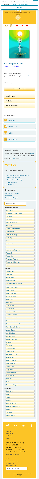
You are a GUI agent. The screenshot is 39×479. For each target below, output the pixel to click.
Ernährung (9, 219)
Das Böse (9, 216)
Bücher (8, 394)
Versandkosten (25, 76)
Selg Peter (9, 370)
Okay (19, 7)
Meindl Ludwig (10, 333)
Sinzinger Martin (11, 372)
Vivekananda (10, 376)
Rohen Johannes (11, 360)
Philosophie (9, 256)
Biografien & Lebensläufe (14, 213)
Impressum (10, 184)
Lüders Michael (10, 330)
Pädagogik (9, 253)
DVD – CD (9, 412)
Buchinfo (9, 101)
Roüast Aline (10, 366)
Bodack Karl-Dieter (12, 287)
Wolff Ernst (9, 382)
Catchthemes (23, 475)
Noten (8, 409)
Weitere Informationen (20, 4)
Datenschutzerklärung (14, 180)
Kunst (8, 241)
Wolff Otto (9, 379)
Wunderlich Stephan (12, 385)
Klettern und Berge (12, 235)
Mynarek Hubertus (11, 339)
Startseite (9, 436)
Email (13, 158)
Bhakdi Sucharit (11, 293)
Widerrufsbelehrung (13, 177)
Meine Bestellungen (11, 198)
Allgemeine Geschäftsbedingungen (19, 175)
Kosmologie (9, 238)
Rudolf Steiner (10, 280)
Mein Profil (8, 195)
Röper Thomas (10, 363)
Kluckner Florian (11, 321)
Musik (8, 247)
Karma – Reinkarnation (13, 229)
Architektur (9, 210)
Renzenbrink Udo (11, 354)
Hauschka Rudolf (11, 315)
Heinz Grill (9, 274)
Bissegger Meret (11, 296)
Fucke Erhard (10, 309)
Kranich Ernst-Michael (13, 324)
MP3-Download (10, 415)
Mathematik (9, 244)
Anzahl (6, 82)
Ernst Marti (9, 302)
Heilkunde (9, 225)
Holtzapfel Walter (11, 318)
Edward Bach (10, 271)
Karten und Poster (11, 403)
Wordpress (15, 475)
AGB (7, 458)
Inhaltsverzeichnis (12, 106)
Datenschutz (10, 463)
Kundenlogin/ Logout (11, 193)
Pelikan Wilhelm (11, 348)
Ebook (8, 397)
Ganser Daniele (10, 312)
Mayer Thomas (10, 336)
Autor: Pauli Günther (11, 67)
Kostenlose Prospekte (13, 406)
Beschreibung (10, 96)
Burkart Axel (10, 299)
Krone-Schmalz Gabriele (13, 327)
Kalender (8, 400)
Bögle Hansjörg (10, 290)
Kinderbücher (10, 231)
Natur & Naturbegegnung (13, 250)
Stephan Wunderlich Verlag (21, 473)
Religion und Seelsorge (13, 262)
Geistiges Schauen (12, 222)
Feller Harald (10, 306)
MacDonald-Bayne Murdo (14, 283)
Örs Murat (9, 345)
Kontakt (8, 431)
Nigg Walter (9, 342)
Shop (32, 153)
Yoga (7, 265)
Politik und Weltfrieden (13, 259)
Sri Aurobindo (10, 277)
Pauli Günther (10, 351)
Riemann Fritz (10, 357)
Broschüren (9, 391)
